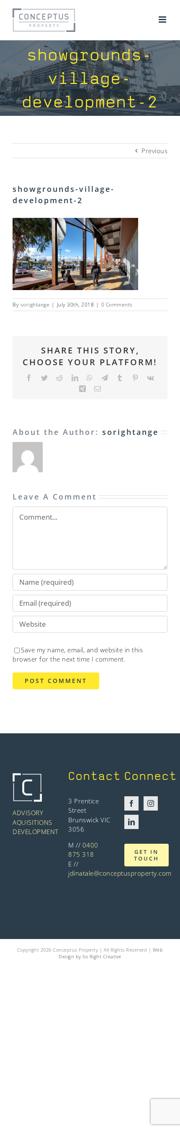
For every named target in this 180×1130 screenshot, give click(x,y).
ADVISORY (28, 812)
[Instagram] (151, 803)
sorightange (35, 304)
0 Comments (117, 304)
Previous (154, 150)
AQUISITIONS (32, 822)
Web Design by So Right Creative (111, 953)
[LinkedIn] (131, 822)
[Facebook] (131, 803)
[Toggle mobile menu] (163, 19)
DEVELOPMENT (36, 831)
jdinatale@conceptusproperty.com (120, 873)
